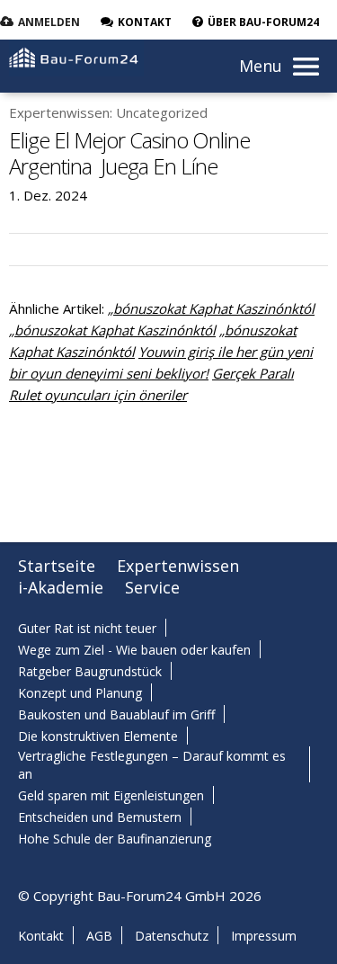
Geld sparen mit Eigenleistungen (111, 795)
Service (152, 587)
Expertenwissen (178, 565)
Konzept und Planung (80, 692)
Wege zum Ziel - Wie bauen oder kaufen (134, 649)
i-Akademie (60, 587)
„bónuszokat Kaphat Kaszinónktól (211, 308)
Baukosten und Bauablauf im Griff (116, 714)
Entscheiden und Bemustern (100, 817)
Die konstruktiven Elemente (98, 736)
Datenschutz (171, 935)
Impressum (264, 935)
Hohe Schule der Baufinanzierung (114, 838)
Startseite (56, 565)
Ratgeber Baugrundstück (90, 671)
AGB (99, 935)
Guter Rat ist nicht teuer (87, 628)
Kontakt (41, 935)
